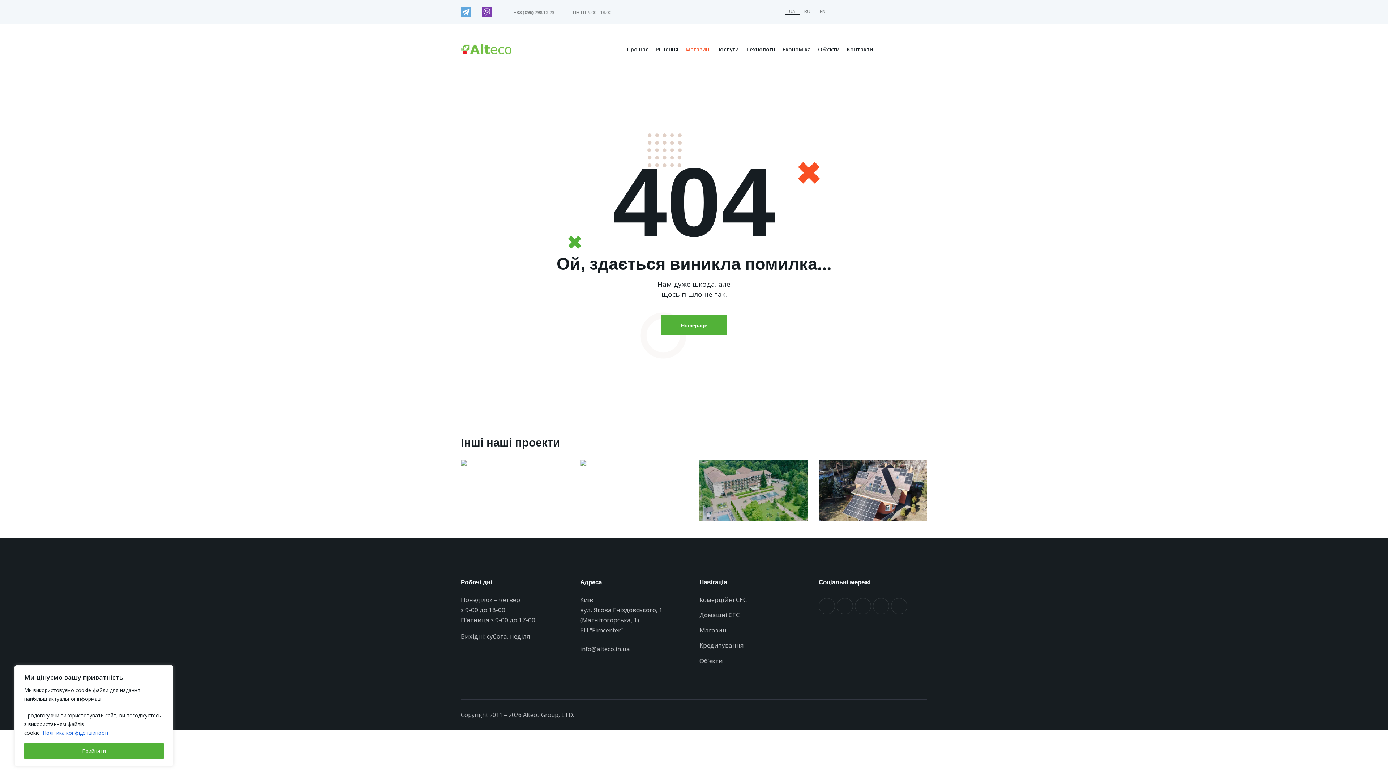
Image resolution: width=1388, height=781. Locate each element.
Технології (760, 49)
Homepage (694, 325)
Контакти (860, 49)
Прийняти (94, 750)
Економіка (797, 49)
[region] (94, 716)
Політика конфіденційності (75, 732)
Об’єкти (829, 49)
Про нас (637, 49)
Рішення (667, 49)
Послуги (727, 49)
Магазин (697, 49)
